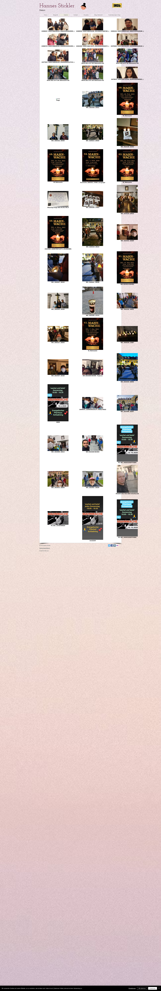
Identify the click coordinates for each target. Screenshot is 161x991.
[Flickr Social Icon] (117, 545)
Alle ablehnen (142, 988)
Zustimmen (153, 988)
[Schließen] (159, 988)
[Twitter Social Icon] (109, 545)
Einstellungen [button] (132, 988)
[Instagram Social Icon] (114, 545)
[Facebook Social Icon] (112, 545)
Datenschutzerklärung (44, 548)
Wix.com (47, 550)
